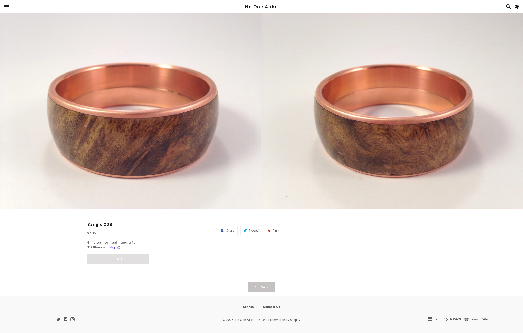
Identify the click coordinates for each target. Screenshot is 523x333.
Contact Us (271, 307)
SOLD (117, 259)
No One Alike (261, 7)
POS (258, 319)
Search (248, 307)
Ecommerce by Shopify (284, 319)
